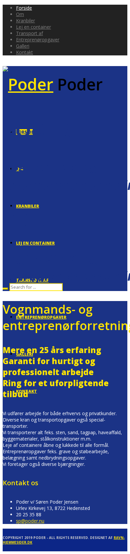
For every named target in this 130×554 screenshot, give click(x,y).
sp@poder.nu (30, 521)
